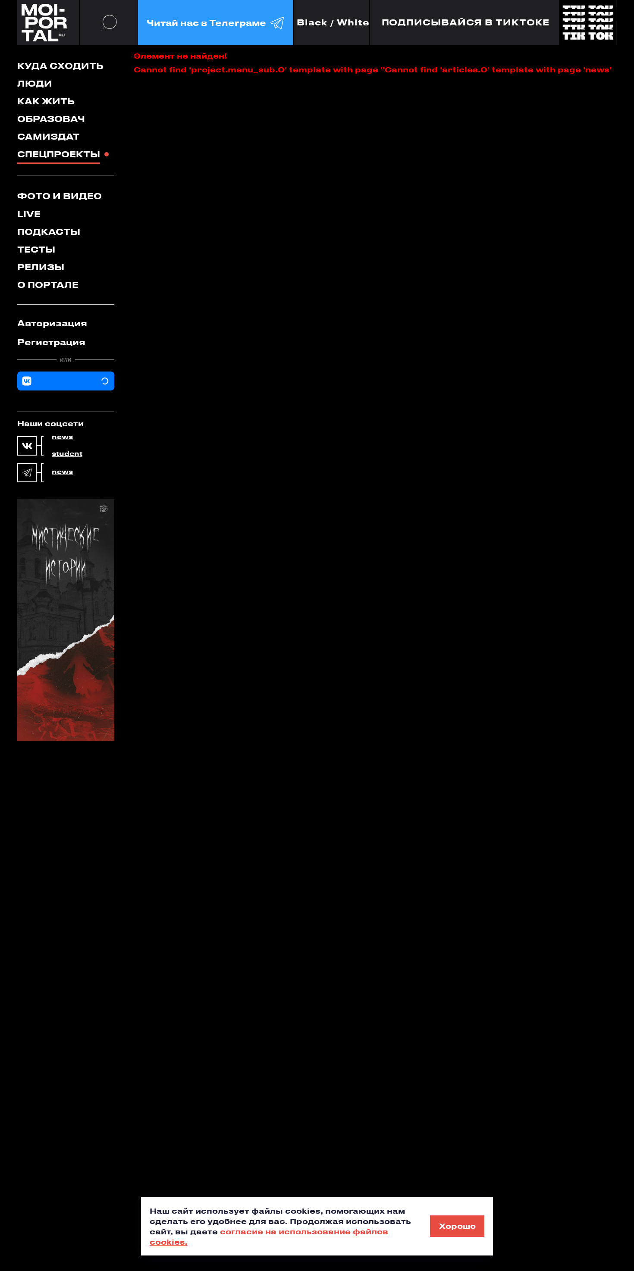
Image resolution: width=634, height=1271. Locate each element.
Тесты (36, 249)
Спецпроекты (58, 154)
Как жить (46, 101)
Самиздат (48, 136)
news (62, 437)
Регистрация (51, 342)
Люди (34, 83)
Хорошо (457, 1225)
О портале (47, 285)
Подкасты (48, 232)
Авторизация (52, 323)
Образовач (51, 119)
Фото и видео (59, 196)
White (353, 22)
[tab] (65, 323)
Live (29, 214)
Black (312, 22)
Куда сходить (60, 66)
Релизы (40, 267)
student (67, 453)
